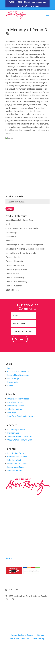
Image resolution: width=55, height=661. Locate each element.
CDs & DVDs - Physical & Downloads (21, 228)
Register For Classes (16, 453)
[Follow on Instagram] (13, 581)
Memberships (13, 433)
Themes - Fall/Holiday (14, 277)
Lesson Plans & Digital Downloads (20, 253)
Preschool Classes (15, 402)
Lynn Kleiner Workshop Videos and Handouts (25, 249)
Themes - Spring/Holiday (16, 269)
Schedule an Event (15, 409)
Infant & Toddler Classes (18, 398)
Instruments (10, 236)
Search (10, 208)
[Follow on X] (23, 581)
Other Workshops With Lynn (19, 440)
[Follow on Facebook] (7, 581)
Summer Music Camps (17, 463)
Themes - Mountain (14, 261)
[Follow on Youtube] (18, 581)
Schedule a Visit (14, 460)
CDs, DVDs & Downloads (18, 371)
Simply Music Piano (15, 467)
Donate (9, 558)
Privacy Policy (38, 638)
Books (8, 224)
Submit (20, 339)
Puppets (9, 240)
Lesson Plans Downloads (18, 375)
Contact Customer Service (21, 635)
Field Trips (11, 412)
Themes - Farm (12, 273)
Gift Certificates (12, 290)
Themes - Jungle (12, 257)
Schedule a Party (14, 470)
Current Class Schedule (17, 456)
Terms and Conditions (19, 638)
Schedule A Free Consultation (20, 436)
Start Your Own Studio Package (21, 416)
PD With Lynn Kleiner (16, 429)
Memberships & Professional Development (24, 244)
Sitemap (40, 635)
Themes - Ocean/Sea (14, 265)
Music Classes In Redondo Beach (19, 220)
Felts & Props (11, 232)
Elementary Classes (15, 405)
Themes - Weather (13, 285)
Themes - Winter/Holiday (16, 281)
